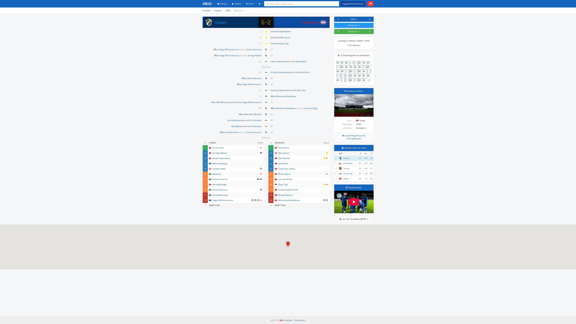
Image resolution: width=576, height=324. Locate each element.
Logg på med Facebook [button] (352, 3)
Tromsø (346, 168)
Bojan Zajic (284, 43)
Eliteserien (353, 25)
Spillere (237, 3)
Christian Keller (232, 132)
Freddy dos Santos (286, 168)
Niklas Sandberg (219, 163)
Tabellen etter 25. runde (355, 147)
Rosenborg (347, 173)
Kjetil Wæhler (285, 31)
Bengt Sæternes (285, 194)
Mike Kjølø (235, 126)
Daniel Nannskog (220, 194)
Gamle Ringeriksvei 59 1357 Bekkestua (354, 137)
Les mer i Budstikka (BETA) (354, 218)
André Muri (283, 163)
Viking (345, 178)
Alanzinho (258, 126)
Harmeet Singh (277, 90)
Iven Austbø (232, 120)
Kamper (223, 3)
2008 (353, 19)
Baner (251, 3)
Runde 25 (353, 31)
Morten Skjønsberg (221, 158)
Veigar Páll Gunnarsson (228, 49)
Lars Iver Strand (285, 179)
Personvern (300, 320)
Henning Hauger (219, 184)
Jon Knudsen (256, 120)
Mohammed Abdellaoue (286, 96)
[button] (371, 3)
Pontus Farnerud (254, 49)
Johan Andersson (254, 78)
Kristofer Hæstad (278, 72)
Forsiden (206, 10)
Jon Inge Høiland (254, 55)
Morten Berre (304, 72)
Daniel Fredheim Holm (288, 189)
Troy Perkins (283, 147)
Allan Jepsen (285, 37)
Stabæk (346, 158)
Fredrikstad (347, 163)
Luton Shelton (276, 61)
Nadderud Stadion (355, 91)
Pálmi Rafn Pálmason (220, 102)
